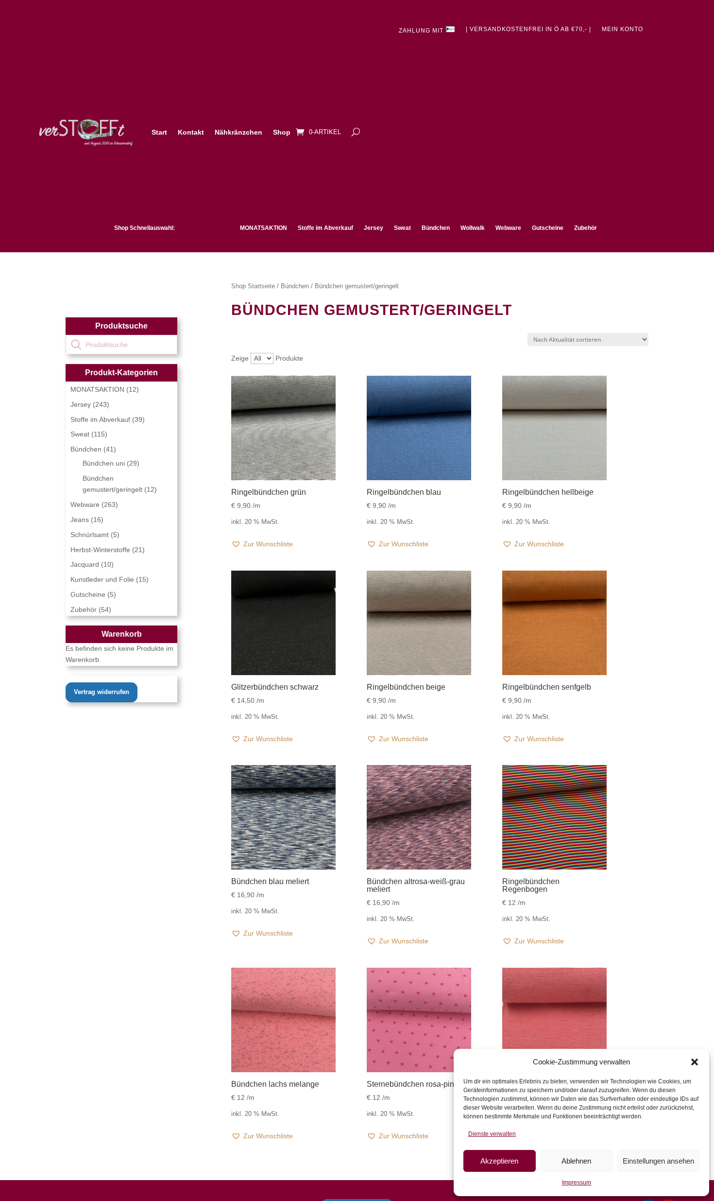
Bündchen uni (104, 463)
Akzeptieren (499, 1161)
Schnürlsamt (89, 535)
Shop (281, 132)
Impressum (576, 1182)
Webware (508, 228)
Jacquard (84, 564)
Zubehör (585, 228)
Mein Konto (622, 29)
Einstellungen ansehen (658, 1161)
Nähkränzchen (238, 132)
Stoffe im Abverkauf (325, 228)
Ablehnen (576, 1161)
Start (159, 132)
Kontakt (191, 132)
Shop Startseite (253, 286)
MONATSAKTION (263, 228)
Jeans (79, 519)
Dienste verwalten (492, 1134)
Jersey (373, 228)
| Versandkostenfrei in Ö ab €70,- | (528, 29)
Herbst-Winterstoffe (100, 550)
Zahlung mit (422, 30)
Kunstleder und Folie (102, 579)
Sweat (402, 228)
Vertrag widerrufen (101, 692)
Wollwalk (472, 228)
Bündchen (436, 228)
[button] (694, 1062)
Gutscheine (547, 228)
